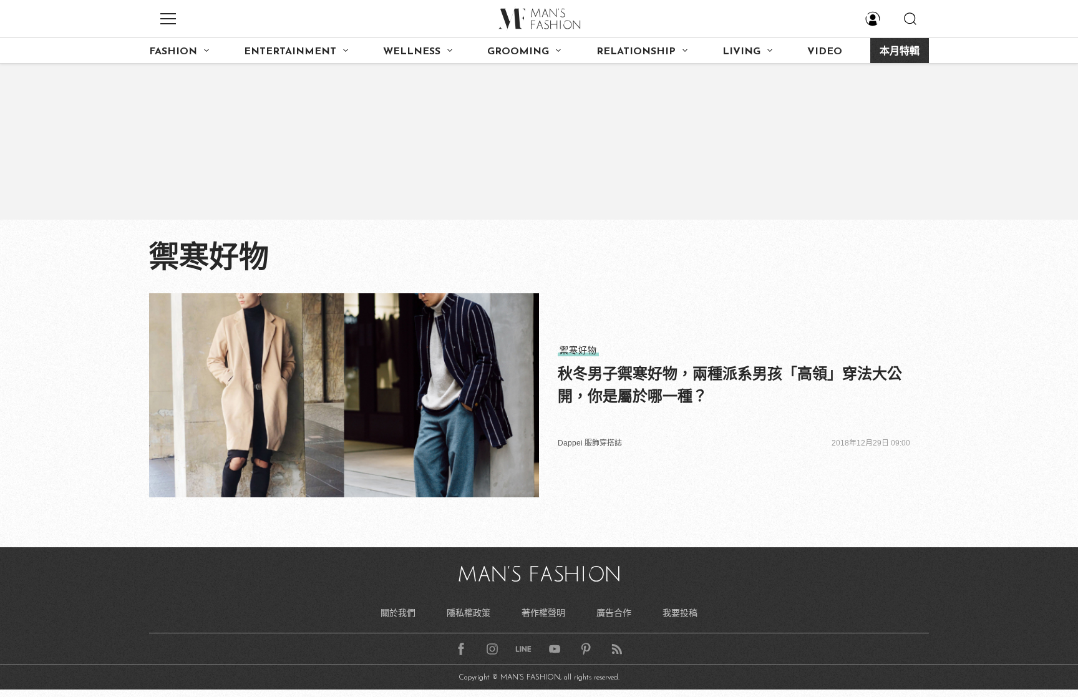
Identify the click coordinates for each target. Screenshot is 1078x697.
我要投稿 (680, 613)
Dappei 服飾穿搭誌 (590, 443)
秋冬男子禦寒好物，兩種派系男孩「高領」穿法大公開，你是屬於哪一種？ (730, 384)
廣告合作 (613, 613)
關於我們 (398, 613)
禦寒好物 (578, 350)
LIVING (741, 52)
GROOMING (518, 52)
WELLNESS (411, 52)
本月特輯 (900, 52)
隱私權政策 (468, 613)
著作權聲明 (543, 613)
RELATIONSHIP (636, 52)
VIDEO (824, 52)
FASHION (173, 52)
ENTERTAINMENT (290, 52)
